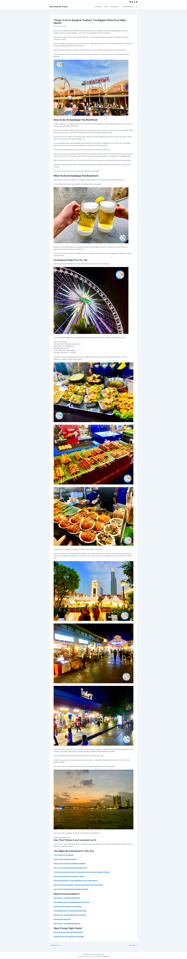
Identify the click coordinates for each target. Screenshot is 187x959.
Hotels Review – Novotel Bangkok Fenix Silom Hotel (70, 915)
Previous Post (55, 945)
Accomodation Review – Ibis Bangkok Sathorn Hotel (70, 911)
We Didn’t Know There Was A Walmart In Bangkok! (69, 863)
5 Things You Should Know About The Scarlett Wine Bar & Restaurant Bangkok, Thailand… (82, 872)
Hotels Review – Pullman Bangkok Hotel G (67, 898)
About (106, 6)
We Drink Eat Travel (58, 6)
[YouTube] (136, 2)
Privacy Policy (86, 956)
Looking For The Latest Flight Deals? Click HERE (69, 936)
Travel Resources (128, 6)
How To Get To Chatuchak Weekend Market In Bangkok (71, 889)
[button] (119, 7)
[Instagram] (130, 2)
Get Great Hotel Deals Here (62, 919)
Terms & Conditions (96, 956)
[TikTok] (134, 2)
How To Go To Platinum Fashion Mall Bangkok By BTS (70, 868)
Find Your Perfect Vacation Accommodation (67, 906)
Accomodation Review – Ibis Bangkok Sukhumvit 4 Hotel (71, 902)
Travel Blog (98, 6)
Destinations (114, 6)
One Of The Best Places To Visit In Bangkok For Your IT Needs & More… (76, 880)
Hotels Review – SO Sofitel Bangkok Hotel (67, 923)
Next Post (133, 945)
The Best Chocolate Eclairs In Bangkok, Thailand (69, 876)
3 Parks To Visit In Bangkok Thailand (65, 859)
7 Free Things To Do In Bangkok (63, 855)
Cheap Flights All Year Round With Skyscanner (68, 932)
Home (79, 956)
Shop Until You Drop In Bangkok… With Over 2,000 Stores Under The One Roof (78, 885)
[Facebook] (132, 2)
